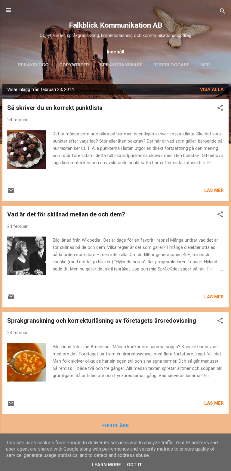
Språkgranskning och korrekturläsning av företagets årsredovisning (101, 320)
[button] (220, 108)
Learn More (106, 464)
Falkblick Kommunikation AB (115, 25)
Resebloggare (171, 65)
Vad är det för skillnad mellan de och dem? (66, 214)
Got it (134, 464)
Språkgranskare (121, 65)
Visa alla (212, 89)
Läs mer (214, 190)
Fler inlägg (115, 425)
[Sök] (222, 12)
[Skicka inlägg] (10, 192)
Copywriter (74, 65)
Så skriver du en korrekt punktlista (55, 107)
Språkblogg (33, 65)
